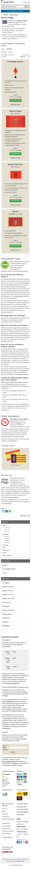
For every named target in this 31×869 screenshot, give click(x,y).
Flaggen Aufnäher (7, 614)
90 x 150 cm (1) (7, 527)
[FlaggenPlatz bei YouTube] (26, 843)
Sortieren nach (26, 54)
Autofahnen (5, 622)
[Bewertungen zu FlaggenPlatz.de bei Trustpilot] (6, 774)
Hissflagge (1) (7, 540)
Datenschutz (5, 816)
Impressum (5, 814)
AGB (3, 811)
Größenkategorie (7, 555)
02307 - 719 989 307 (22, 829)
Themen (4, 573)
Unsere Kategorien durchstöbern (15, 11)
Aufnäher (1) (6, 536)
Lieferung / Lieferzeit (8, 831)
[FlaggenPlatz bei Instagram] (23, 843)
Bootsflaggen (6, 626)
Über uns (4, 808)
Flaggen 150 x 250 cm (8, 598)
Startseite (5, 565)
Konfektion (5, 545)
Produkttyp (5, 534)
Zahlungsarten (6, 828)
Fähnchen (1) (7, 538)
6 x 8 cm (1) (6, 531)
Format (4, 553)
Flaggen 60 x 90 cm (7, 590)
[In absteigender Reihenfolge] (29, 56)
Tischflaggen (5, 583)
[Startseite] (1, 14)
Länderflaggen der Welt (8, 569)
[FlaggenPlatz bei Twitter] (21, 843)
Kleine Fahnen (6, 602)
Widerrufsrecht (6, 833)
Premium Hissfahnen (8, 610)
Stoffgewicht (5, 550)
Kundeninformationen (8, 819)
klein (3, 49)
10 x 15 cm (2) (7, 529)
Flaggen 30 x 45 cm (7, 594)
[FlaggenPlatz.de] (8, 2)
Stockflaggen (6, 606)
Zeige (3, 54)
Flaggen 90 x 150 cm (8, 586)
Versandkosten (6, 826)
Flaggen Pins (6, 618)
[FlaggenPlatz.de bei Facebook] (18, 843)
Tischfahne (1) (7, 542)
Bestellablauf (6, 823)
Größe (4, 525)
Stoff (3, 547)
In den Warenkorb (15, 100)
